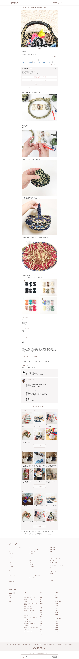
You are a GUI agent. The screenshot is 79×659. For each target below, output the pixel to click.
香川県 (56, 612)
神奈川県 (41, 603)
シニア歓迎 (30, 62)
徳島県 (56, 610)
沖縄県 (56, 631)
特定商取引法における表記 (62, 644)
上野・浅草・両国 (27, 621)
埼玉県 (41, 599)
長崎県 (56, 623)
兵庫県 (56, 595)
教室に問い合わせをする (40, 406)
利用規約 (45, 644)
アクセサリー (12, 570)
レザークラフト (33, 573)
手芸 (30, 558)
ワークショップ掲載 (38, 644)
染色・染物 (52, 549)
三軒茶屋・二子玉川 (28, 625)
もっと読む (54, 56)
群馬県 (41, 597)
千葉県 (41, 601)
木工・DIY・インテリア (55, 558)
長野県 (41, 616)
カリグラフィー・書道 (34, 549)
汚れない (44, 62)
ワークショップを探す (16, 644)
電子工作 (52, 560)
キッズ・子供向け (54, 562)
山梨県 (41, 614)
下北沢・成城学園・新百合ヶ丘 (30, 610)
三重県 (41, 625)
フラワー (11, 557)
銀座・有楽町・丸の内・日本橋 (30, 597)
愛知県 (41, 623)
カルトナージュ (53, 571)
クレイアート (32, 547)
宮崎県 (56, 629)
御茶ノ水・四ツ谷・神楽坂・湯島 (30, 617)
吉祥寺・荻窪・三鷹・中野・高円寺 (31, 627)
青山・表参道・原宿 (28, 595)
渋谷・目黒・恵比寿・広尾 (29, 623)
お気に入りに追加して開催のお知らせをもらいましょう (44, 80)
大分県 (56, 627)
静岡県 (41, 621)
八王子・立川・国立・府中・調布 (30, 612)
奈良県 (56, 597)
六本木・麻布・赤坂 (28, 629)
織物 (51, 551)
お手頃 (35, 62)
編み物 (51, 573)
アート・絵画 (32, 577)
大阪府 (56, 592)
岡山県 (56, 603)
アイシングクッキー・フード (56, 565)
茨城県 (41, 592)
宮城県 (10, 597)
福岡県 (56, 621)
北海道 (10, 595)
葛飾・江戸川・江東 (28, 608)
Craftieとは (9, 644)
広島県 (56, 605)
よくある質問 (24, 644)
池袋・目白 (26, 619)
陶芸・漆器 (52, 547)
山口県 (56, 608)
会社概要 (70, 644)
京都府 (41, 634)
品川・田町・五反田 (28, 631)
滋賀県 (41, 631)
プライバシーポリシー (52, 644)
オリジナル (50, 62)
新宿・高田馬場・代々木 (29, 615)
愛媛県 (56, 614)
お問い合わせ (31, 644)
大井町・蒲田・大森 (28, 606)
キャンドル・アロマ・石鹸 (14, 547)
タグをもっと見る (53, 64)
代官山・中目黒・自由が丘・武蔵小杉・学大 (31, 604)
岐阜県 (41, 618)
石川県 (41, 612)
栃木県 (41, 595)
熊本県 (56, 625)
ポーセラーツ (12, 581)
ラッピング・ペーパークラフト (36, 575)
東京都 (25, 592)
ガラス (31, 580)
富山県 (41, 610)
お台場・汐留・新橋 (28, 599)
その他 (51, 580)
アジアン (24, 62)
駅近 (39, 62)
